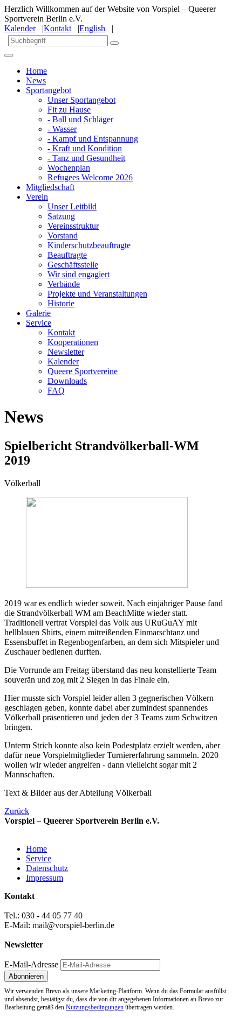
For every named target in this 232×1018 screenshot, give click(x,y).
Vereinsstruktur (73, 225)
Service (38, 322)
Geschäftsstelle (72, 264)
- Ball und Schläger (80, 119)
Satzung (61, 216)
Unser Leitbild (72, 206)
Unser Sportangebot (81, 99)
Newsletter (65, 351)
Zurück (16, 811)
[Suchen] (114, 43)
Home (36, 70)
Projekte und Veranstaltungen (97, 293)
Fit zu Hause (69, 109)
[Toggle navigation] (8, 55)
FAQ (56, 390)
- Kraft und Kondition (84, 148)
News (36, 80)
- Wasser (62, 129)
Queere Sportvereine (82, 371)
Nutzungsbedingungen (95, 1007)
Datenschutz (47, 868)
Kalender (20, 28)
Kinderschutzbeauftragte (89, 245)
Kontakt (57, 28)
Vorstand (62, 235)
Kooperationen (72, 342)
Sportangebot (48, 90)
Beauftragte (67, 254)
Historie (60, 303)
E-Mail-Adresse (31, 964)
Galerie (38, 313)
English (92, 28)
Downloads (67, 380)
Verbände (63, 284)
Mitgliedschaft (50, 187)
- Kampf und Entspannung (92, 138)
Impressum (44, 877)
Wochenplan (68, 167)
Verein (37, 196)
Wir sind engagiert (78, 274)
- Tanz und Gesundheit (86, 158)
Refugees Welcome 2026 (90, 177)
